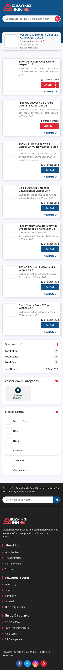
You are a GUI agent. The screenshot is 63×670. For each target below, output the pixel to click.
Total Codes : (12, 356)
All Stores (10, 633)
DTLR (16, 430)
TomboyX (10, 595)
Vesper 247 (38, 41)
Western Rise (20, 421)
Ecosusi (9, 601)
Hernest (9, 590)
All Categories (13, 639)
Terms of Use (12, 563)
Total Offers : (12, 351)
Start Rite (18, 460)
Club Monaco (20, 470)
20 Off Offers (12, 622)
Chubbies (18, 450)
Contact (9, 569)
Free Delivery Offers (16, 628)
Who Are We (11, 552)
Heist (16, 440)
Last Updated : (12, 369)
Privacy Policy (12, 557)
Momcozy (10, 584)
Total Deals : (12, 362)
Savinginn (24, 41)
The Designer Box (15, 607)
